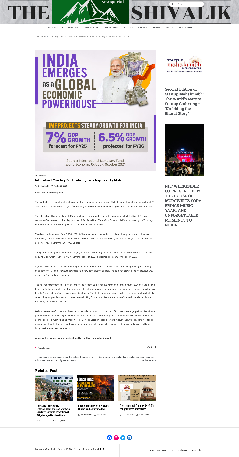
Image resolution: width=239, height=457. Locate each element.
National (73, 28)
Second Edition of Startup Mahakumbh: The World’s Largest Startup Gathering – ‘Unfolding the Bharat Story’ (184, 101)
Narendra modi (44, 348)
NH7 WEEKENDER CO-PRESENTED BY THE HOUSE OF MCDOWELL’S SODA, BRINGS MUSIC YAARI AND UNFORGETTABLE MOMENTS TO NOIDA (183, 206)
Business (142, 28)
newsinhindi (186, 28)
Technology (111, 28)
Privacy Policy (196, 450)
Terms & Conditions (178, 450)
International (91, 28)
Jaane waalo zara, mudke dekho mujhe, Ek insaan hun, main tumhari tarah (126, 359)
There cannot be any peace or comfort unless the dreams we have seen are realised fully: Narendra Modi (65, 359)
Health (169, 28)
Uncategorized (40, 175)
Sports (156, 28)
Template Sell (99, 449)
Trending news (54, 28)
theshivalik (44, 186)
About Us (161, 450)
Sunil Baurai (129, 415)
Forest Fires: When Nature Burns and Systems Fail (93, 407)
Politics (128, 28)
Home (151, 450)
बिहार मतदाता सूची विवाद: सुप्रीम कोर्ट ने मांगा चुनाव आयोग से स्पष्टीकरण (137, 407)
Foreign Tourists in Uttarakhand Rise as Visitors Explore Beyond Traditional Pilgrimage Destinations (53, 410)
